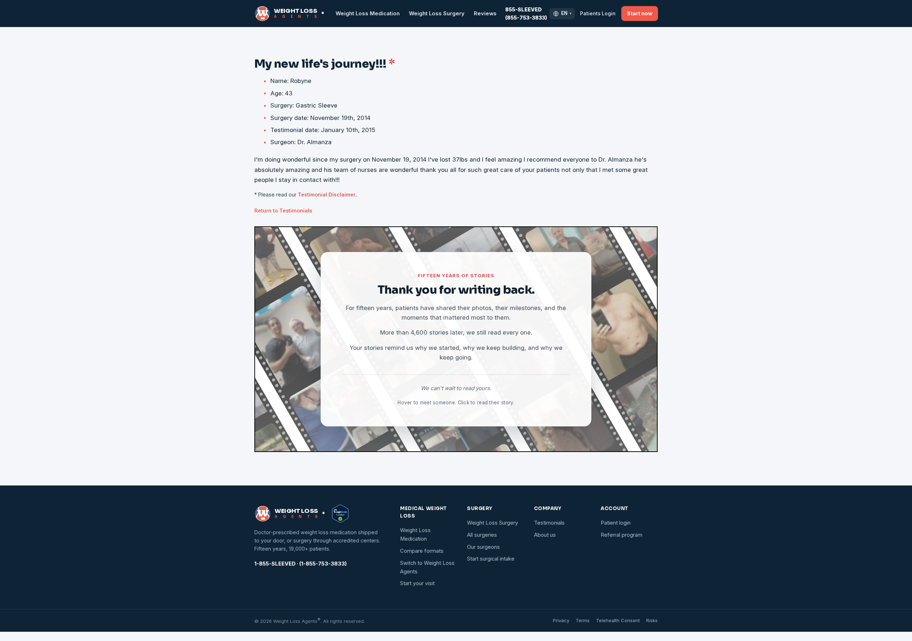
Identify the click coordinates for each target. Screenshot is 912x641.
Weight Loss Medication (368, 13)
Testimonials (549, 523)
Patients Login (598, 13)
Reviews (485, 13)
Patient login (616, 523)
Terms (583, 620)
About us (545, 535)
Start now (639, 13)
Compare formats (422, 551)
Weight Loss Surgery (437, 13)
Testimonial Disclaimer (327, 194)
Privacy (561, 620)
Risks (652, 620)
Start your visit (417, 583)
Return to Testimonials (283, 210)
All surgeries (482, 535)
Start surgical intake (490, 559)
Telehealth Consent (618, 620)
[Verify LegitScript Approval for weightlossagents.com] (340, 513)
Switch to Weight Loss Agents (427, 567)
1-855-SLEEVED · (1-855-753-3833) (300, 564)
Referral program (621, 535)
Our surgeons (483, 547)
